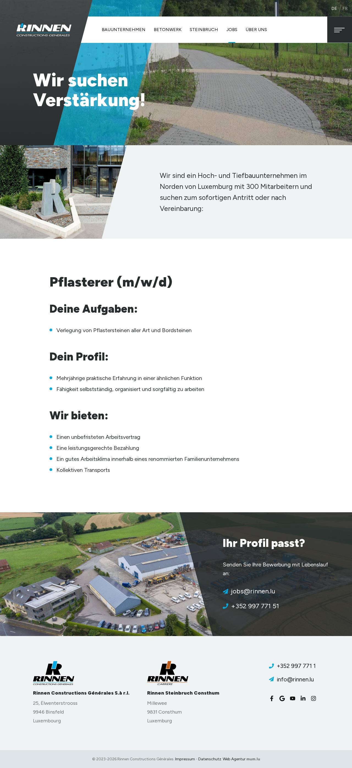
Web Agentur (234, 759)
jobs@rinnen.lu (253, 591)
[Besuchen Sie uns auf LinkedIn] (304, 698)
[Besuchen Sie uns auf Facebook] (273, 698)
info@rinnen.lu (295, 679)
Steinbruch (204, 29)
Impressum (185, 759)
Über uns (256, 29)
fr (345, 8)
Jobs (231, 29)
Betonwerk (168, 29)
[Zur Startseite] (44, 29)
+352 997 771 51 (255, 606)
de (334, 8)
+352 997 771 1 (296, 665)
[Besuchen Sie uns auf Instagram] (315, 698)
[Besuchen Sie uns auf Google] (283, 698)
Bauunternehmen (123, 29)
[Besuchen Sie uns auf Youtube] (294, 698)
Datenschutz (209, 759)
